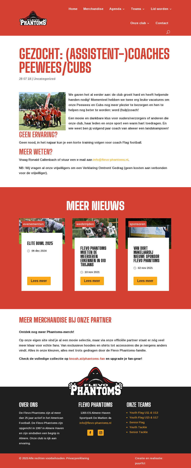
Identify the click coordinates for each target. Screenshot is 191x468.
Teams (136, 9)
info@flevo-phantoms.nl (110, 160)
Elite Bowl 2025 (40, 243)
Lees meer (39, 281)
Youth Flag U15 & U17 (143, 417)
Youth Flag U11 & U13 (143, 412)
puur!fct (140, 463)
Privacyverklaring (77, 458)
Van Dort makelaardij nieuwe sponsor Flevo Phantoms (146, 254)
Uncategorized (44, 79)
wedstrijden (85, 224)
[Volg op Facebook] (90, 433)
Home (73, 9)
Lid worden (159, 9)
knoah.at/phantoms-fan (87, 358)
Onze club (138, 23)
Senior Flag (137, 422)
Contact (162, 23)
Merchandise (93, 9)
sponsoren (137, 224)
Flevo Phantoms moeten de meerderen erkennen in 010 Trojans (93, 256)
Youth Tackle (138, 427)
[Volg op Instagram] (101, 433)
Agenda (115, 9)
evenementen (33, 224)
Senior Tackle (138, 432)
